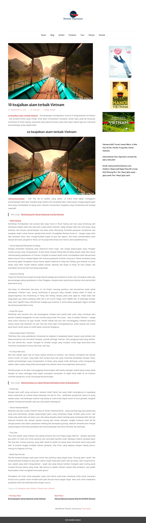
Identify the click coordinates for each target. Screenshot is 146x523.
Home (43, 35)
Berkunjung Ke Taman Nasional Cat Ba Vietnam (42, 214)
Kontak (102, 35)
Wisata (92, 35)
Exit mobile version (73, 520)
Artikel (61, 35)
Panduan (72, 35)
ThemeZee (86, 509)
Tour (82, 35)
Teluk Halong (15, 221)
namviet (36, 110)
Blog (52, 35)
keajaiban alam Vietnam (27, 488)
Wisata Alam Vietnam (46, 488)
